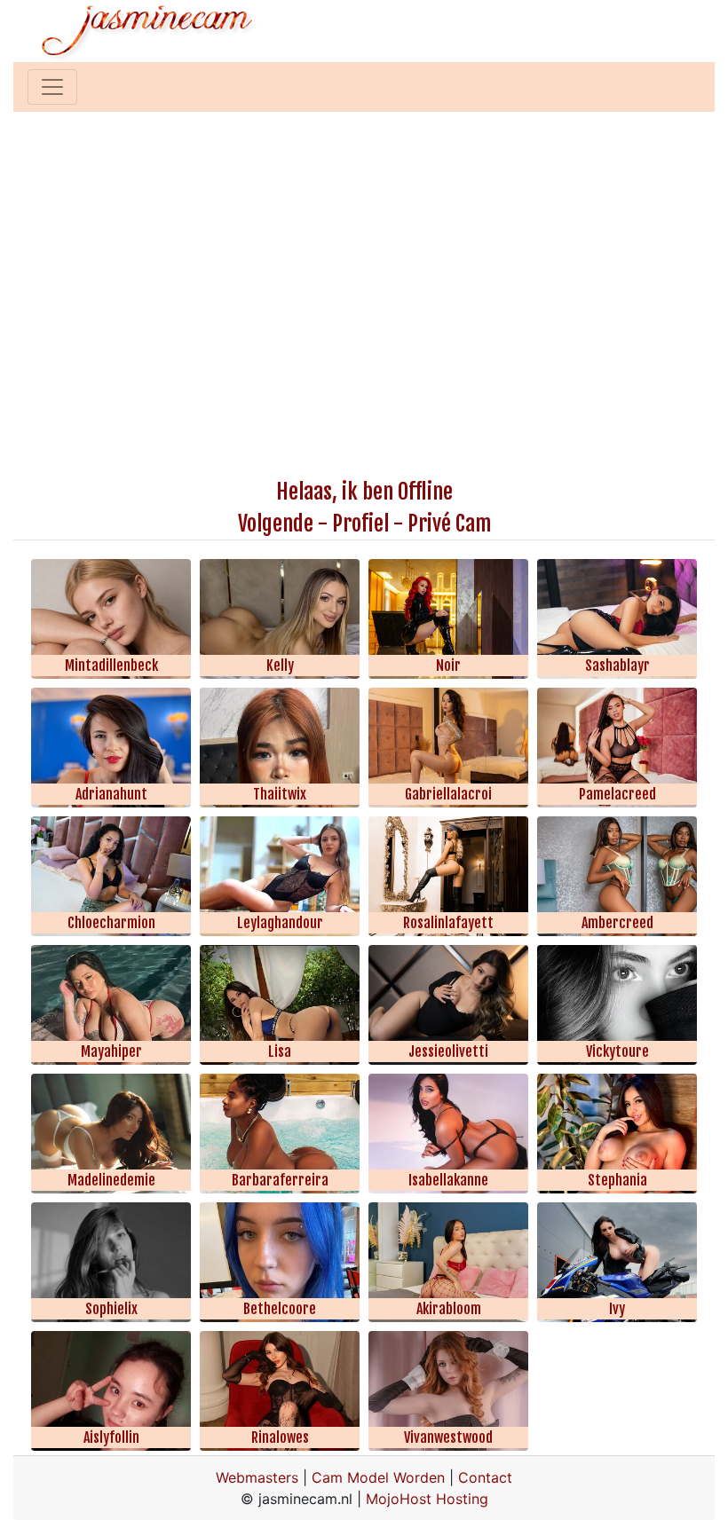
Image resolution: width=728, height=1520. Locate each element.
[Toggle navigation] (52, 87)
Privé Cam (449, 523)
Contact (485, 1477)
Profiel (360, 523)
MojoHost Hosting (427, 1499)
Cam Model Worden (378, 1477)
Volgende (275, 523)
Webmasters (257, 1477)
